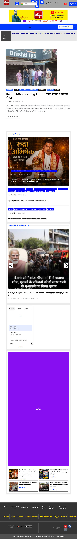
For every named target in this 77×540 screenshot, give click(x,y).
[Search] (74, 27)
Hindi (25, 4)
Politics (30, 288)
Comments (29, 175)
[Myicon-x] (37, 2)
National (24, 288)
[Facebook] (33, 2)
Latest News (16, 288)
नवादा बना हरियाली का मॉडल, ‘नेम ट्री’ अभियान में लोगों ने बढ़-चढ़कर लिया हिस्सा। (27, 219)
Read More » (22, 479)
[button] (29, 27)
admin (10, 101)
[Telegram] (37, 6)
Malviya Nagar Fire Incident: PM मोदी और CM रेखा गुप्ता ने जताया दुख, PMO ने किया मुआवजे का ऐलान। (58, 484)
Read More (11, 116)
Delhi (9, 288)
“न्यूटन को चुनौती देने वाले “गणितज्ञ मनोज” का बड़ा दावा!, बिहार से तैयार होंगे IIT (27, 201)
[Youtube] (42, 2)
